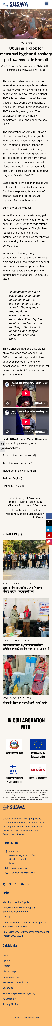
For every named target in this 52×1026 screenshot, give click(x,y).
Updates (7, 960)
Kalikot (47, 66)
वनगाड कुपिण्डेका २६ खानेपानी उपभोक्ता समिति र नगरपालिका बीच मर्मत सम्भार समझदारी (26, 647)
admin (4, 66)
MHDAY (26, 69)
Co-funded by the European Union (37, 754)
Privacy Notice (10, 1004)
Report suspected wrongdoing (19, 993)
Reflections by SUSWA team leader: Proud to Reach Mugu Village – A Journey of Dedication (27, 502)
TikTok (41, 69)
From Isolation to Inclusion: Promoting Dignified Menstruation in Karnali (24, 514)
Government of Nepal (14, 753)
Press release (26, 66)
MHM (34, 69)
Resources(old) (11, 977)
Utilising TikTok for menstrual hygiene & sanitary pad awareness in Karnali (26, 54)
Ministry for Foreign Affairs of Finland (14, 779)
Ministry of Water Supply (16, 902)
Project (6, 966)
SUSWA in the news (20, 583)
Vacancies (8, 988)
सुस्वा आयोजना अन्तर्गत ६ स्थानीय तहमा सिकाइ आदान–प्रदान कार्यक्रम (22, 589)
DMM (39, 66)
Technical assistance (38, 778)
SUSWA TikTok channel (31, 365)
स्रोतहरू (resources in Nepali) (17, 982)
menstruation (14, 69)
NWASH (7, 917)
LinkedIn (8, 485)
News (14, 66)
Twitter (7, 478)
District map (9, 971)
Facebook (8, 455)
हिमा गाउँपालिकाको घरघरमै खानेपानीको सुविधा (25, 702)
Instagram (8, 470)
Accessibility (9, 999)
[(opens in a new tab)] (26, 560)
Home (6, 955)
